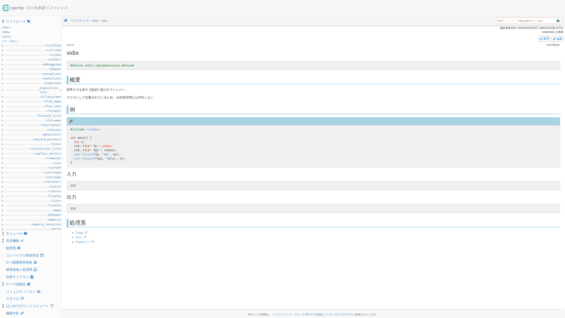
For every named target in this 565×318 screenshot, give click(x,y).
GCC (78, 237)
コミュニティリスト (21, 291)
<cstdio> (93, 129)
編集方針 (12, 313)
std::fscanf (83, 154)
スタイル (12, 298)
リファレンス (16, 21)
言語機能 (12, 241)
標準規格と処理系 (19, 269)
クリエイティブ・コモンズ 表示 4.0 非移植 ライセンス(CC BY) (310, 314)
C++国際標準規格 (19, 262)
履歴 (546, 38)
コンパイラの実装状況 (22, 255)
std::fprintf (84, 158)
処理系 (11, 248)
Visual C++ (82, 242)
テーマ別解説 (16, 284)
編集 (559, 38)
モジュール (14, 233)
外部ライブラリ (17, 277)
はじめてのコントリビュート (27, 306)
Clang (79, 232)
